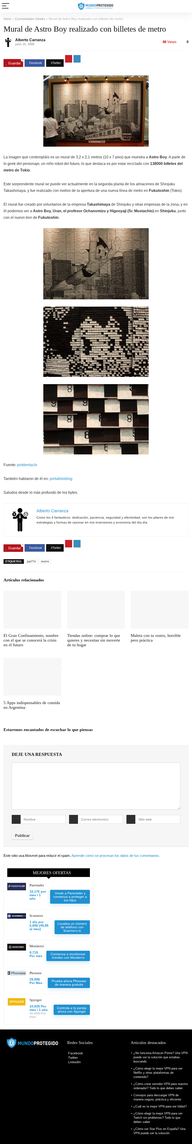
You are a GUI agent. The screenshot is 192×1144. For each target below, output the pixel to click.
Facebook (75, 1053)
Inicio (7, 19)
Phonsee (36, 973)
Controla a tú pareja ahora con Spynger (71, 1009)
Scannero (36, 915)
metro (45, 561)
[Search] (184, 6)
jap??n (31, 561)
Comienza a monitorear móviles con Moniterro (68, 955)
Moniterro (37, 946)
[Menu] (5, 6)
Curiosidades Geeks (30, 19)
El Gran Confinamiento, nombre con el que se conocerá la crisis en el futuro (31, 640)
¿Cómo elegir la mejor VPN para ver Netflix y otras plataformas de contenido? (157, 1073)
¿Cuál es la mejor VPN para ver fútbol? (160, 1106)
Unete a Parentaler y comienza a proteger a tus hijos (70, 896)
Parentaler (37, 885)
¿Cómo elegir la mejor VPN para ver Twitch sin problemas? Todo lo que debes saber (157, 1118)
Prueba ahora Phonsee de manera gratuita (69, 982)
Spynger (36, 1000)
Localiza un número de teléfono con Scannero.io (72, 927)
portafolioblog (61, 479)
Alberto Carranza (30, 40)
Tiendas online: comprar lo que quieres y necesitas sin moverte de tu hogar (93, 640)
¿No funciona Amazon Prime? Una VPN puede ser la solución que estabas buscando (160, 1057)
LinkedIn (74, 1062)
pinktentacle (27, 465)
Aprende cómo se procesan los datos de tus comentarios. (115, 856)
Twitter (72, 1057)
